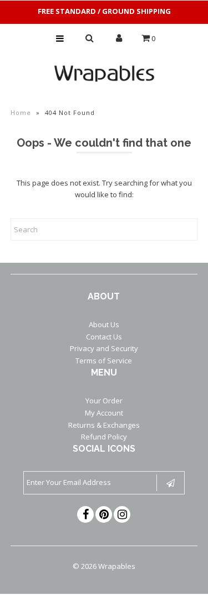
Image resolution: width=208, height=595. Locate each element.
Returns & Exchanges (104, 425)
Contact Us (104, 337)
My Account (104, 413)
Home (21, 112)
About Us (104, 324)
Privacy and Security (104, 348)
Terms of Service (103, 361)
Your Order (104, 401)
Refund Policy (104, 437)
